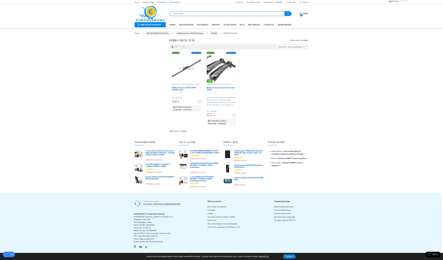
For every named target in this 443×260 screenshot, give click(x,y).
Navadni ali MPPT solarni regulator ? (292, 158)
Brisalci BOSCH (175, 2)
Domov (137, 33)
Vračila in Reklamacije (282, 210)
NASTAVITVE (264, 257)
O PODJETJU (269, 25)
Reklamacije (268, 2)
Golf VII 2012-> (190, 84)
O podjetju (211, 210)
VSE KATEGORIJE (186, 25)
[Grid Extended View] (172, 47)
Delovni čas (212, 220)
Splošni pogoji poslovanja (283, 207)
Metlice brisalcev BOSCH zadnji (186, 85)
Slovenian (394, 1)
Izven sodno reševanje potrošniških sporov (224, 227)
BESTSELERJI (202, 25)
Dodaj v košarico (198, 102)
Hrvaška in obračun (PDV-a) (284, 220)
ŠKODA (214, 33)
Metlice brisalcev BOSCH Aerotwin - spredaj (219, 85)
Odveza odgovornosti (282, 213)
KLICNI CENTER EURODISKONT (162, 204)
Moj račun (292, 2)
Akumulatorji (162, 2)
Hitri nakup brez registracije (284, 217)
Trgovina (305, 2)
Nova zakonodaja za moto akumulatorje (222, 224)
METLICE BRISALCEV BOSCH (157, 33)
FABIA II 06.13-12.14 (178, 84)
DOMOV (172, 25)
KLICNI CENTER (230, 25)
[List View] (180, 47)
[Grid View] (184, 47)
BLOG (242, 25)
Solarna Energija (148, 2)
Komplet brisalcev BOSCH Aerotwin (190, 33)
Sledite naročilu (254, 2)
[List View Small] (176, 47)
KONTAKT (216, 25)
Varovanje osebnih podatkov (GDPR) (221, 217)
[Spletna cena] (186, 68)
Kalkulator (279, 2)
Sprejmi (289, 256)
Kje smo (240, 2)
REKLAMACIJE (254, 25)
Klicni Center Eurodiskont (217, 207)
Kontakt (210, 213)
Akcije (137, 2)
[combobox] (227, 13)
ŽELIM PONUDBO (284, 25)
